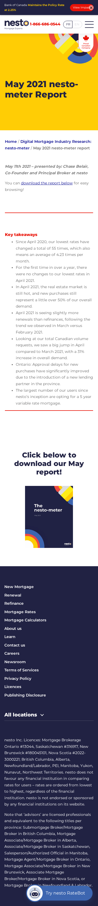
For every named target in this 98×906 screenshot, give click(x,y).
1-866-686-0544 (45, 24)
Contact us (14, 645)
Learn (9, 637)
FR (68, 24)
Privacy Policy (17, 678)
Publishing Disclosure (25, 695)
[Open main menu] (89, 24)
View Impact (82, 7)
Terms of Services (21, 670)
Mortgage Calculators (25, 620)
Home (11, 141)
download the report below (47, 183)
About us (13, 628)
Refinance (14, 603)
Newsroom (15, 662)
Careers (11, 653)
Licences (12, 686)
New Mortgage (19, 587)
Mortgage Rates (20, 612)
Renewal (12, 595)
